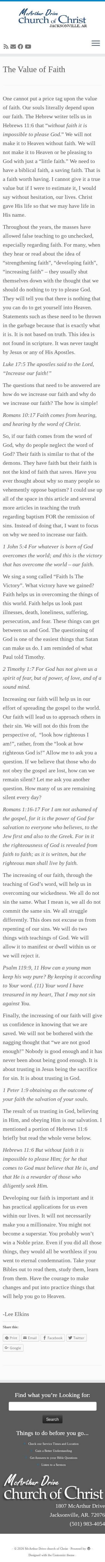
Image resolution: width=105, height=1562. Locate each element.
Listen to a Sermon (53, 1464)
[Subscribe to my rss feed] (7, 47)
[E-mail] (14, 47)
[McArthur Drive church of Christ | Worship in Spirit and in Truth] (52, 18)
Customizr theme (63, 1555)
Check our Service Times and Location (53, 1443)
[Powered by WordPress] (89, 1548)
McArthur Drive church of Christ (46, 1548)
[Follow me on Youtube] (29, 47)
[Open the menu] (96, 43)
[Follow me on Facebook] (21, 47)
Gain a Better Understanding (53, 1450)
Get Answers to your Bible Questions (53, 1457)
